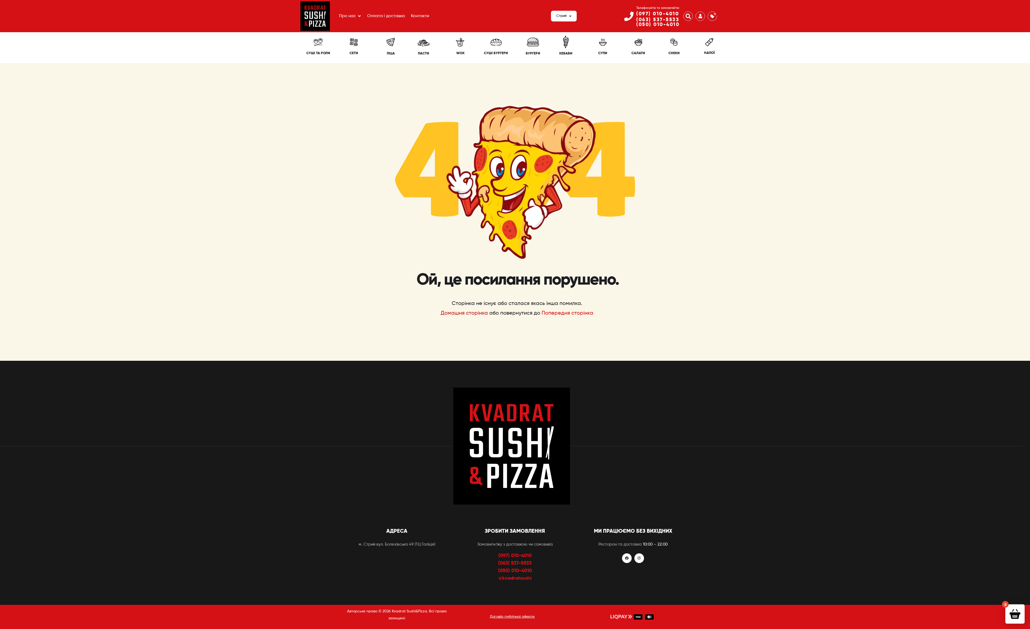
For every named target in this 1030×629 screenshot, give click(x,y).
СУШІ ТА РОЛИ (318, 53)
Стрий (561, 16)
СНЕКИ (674, 53)
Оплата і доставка (386, 16)
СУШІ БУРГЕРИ (496, 53)
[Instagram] (639, 558)
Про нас (347, 16)
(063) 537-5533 (657, 19)
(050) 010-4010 (657, 24)
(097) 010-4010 (657, 14)
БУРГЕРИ (533, 53)
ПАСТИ (423, 53)
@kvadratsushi (515, 578)
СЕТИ (354, 53)
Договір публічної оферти (512, 617)
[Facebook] (627, 558)
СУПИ (602, 53)
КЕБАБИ (565, 53)
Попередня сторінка (567, 313)
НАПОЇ (709, 53)
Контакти (420, 16)
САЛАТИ (638, 53)
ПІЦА (391, 53)
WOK (460, 53)
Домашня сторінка (464, 313)
